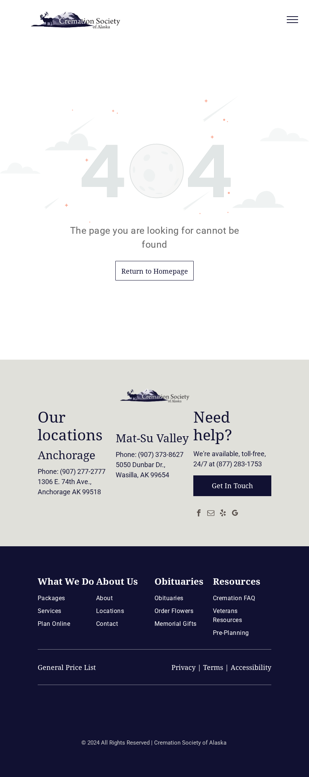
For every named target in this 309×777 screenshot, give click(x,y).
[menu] (292, 19)
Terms (213, 667)
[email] (210, 513)
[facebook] (198, 513)
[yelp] (222, 513)
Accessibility (251, 667)
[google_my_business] (234, 513)
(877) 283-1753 (239, 464)
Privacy (183, 667)
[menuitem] (65, 598)
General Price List (67, 667)
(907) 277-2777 (83, 471)
